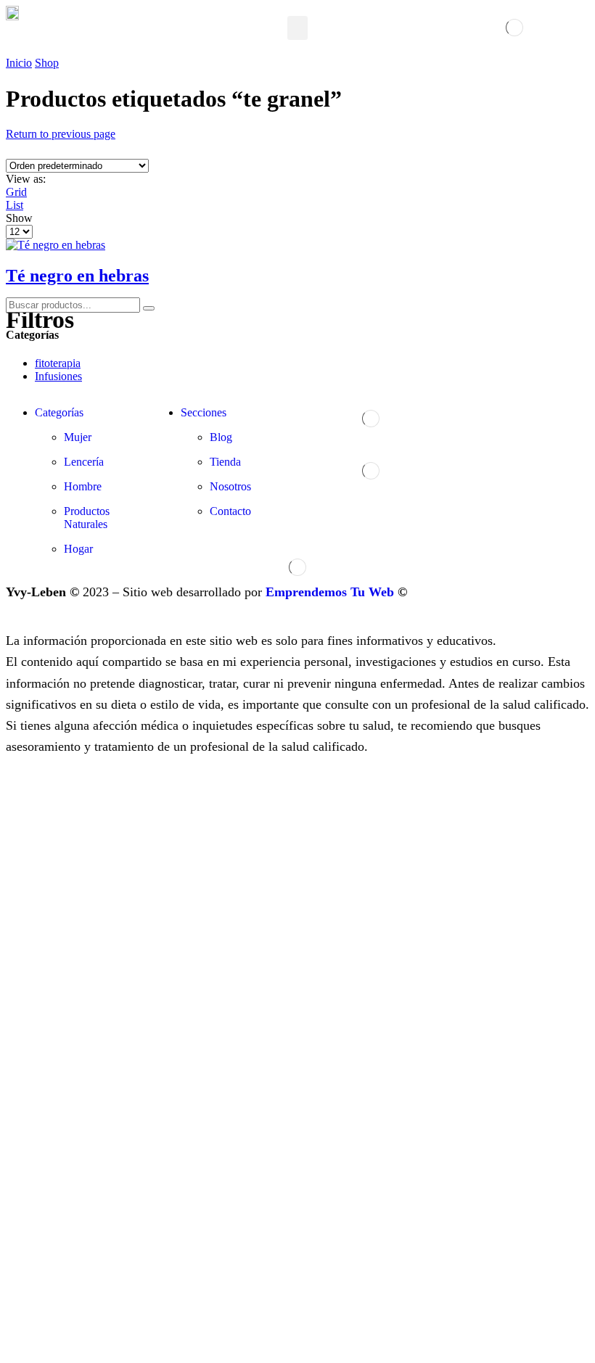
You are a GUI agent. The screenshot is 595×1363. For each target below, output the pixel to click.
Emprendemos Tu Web (330, 592)
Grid (16, 192)
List (14, 205)
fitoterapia (58, 363)
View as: (26, 179)
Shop (47, 63)
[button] (297, 28)
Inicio (19, 63)
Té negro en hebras (77, 275)
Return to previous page (60, 134)
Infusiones (58, 376)
